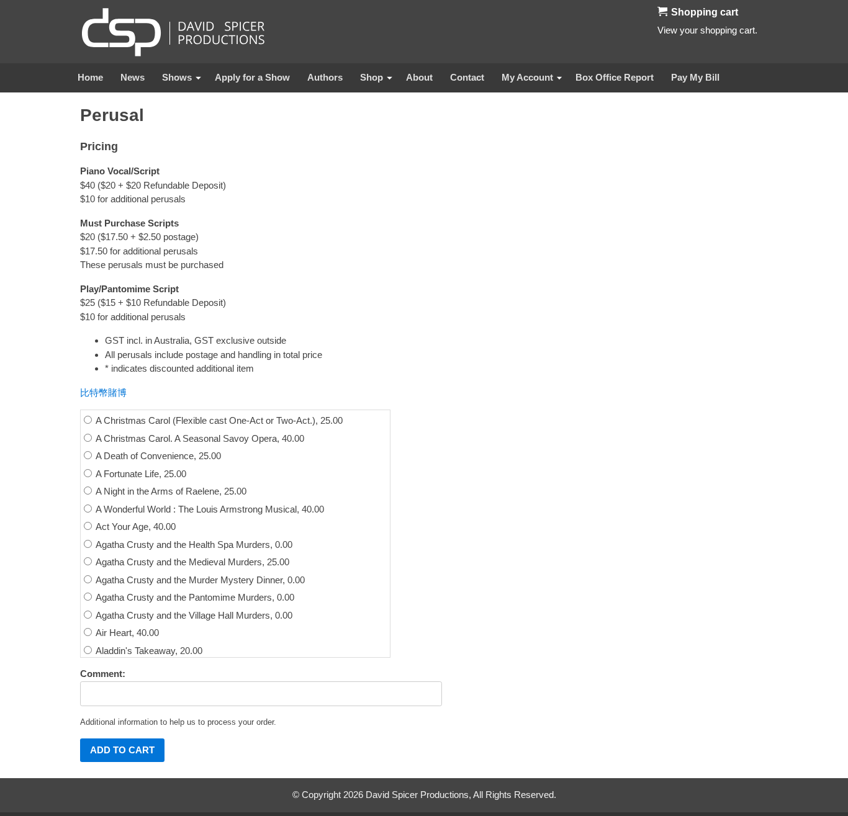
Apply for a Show (252, 77)
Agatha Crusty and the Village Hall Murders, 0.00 (193, 615)
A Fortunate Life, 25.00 (140, 474)
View (667, 30)
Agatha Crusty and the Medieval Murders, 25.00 (191, 562)
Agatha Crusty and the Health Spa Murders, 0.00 (193, 544)
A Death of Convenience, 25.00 (157, 456)
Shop (371, 77)
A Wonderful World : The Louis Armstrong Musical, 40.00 (209, 509)
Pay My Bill (695, 77)
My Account (527, 77)
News (132, 77)
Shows (177, 77)
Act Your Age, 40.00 (135, 526)
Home (90, 77)
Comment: (102, 673)
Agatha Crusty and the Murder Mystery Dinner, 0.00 (199, 580)
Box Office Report (614, 77)
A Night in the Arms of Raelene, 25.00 (170, 491)
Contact (467, 77)
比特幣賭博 (103, 392)
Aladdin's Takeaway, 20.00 (148, 650)
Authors (325, 77)
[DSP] (173, 31)
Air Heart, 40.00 (126, 632)
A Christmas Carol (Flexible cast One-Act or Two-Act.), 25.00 (218, 420)
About (419, 77)
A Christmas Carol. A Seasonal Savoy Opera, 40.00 (199, 438)
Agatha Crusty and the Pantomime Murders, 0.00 (194, 597)
